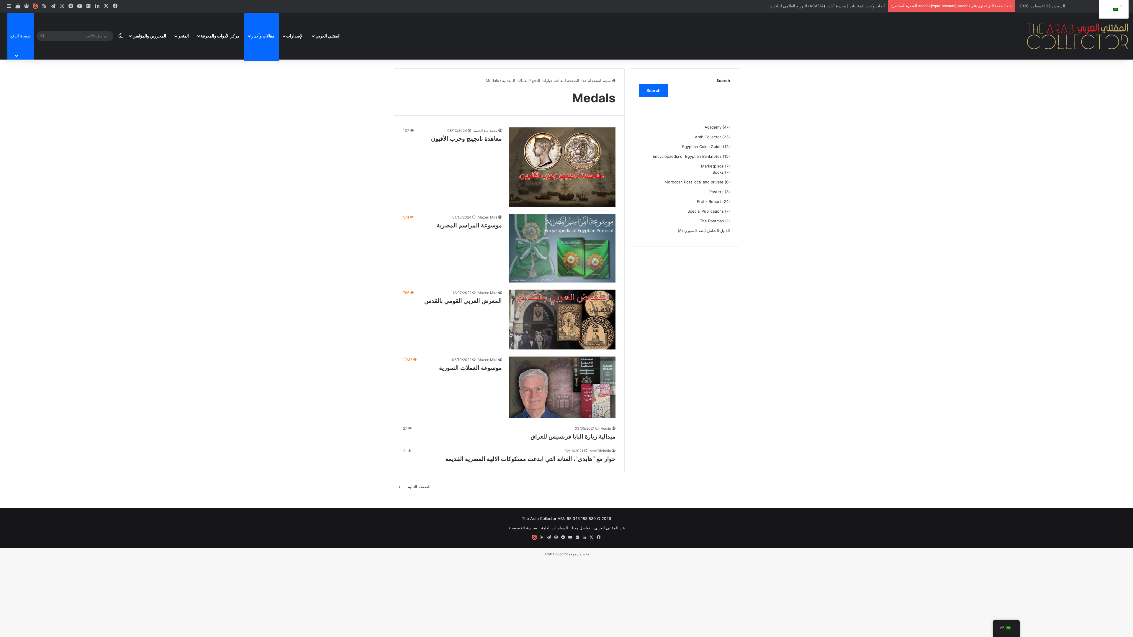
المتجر (183, 35)
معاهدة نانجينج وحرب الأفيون (466, 138)
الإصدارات (295, 35)
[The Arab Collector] (1078, 36)
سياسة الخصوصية (522, 528)
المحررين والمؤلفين (149, 35)
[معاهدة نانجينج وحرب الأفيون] (562, 167)
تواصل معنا (581, 528)
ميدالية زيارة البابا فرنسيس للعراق (573, 436)
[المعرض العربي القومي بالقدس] (562, 319)
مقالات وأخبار (262, 35)
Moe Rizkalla (600, 451)
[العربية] (1112, 9)
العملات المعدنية (515, 80)
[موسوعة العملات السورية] (562, 387)
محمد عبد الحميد (485, 130)
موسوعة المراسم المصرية (469, 225)
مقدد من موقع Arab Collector (566, 554)
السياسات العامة (554, 528)
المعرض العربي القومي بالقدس (463, 300)
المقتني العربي (327, 35)
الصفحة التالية (419, 486)
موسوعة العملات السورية (470, 367)
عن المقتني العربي (609, 528)
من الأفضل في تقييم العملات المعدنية (854, 6)
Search (723, 80)
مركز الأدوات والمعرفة (220, 35)
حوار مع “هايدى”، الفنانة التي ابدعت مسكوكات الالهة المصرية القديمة (530, 458)
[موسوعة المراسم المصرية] (562, 248)
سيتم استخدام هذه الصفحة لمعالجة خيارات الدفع (572, 80)
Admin (606, 428)
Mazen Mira (487, 217)
